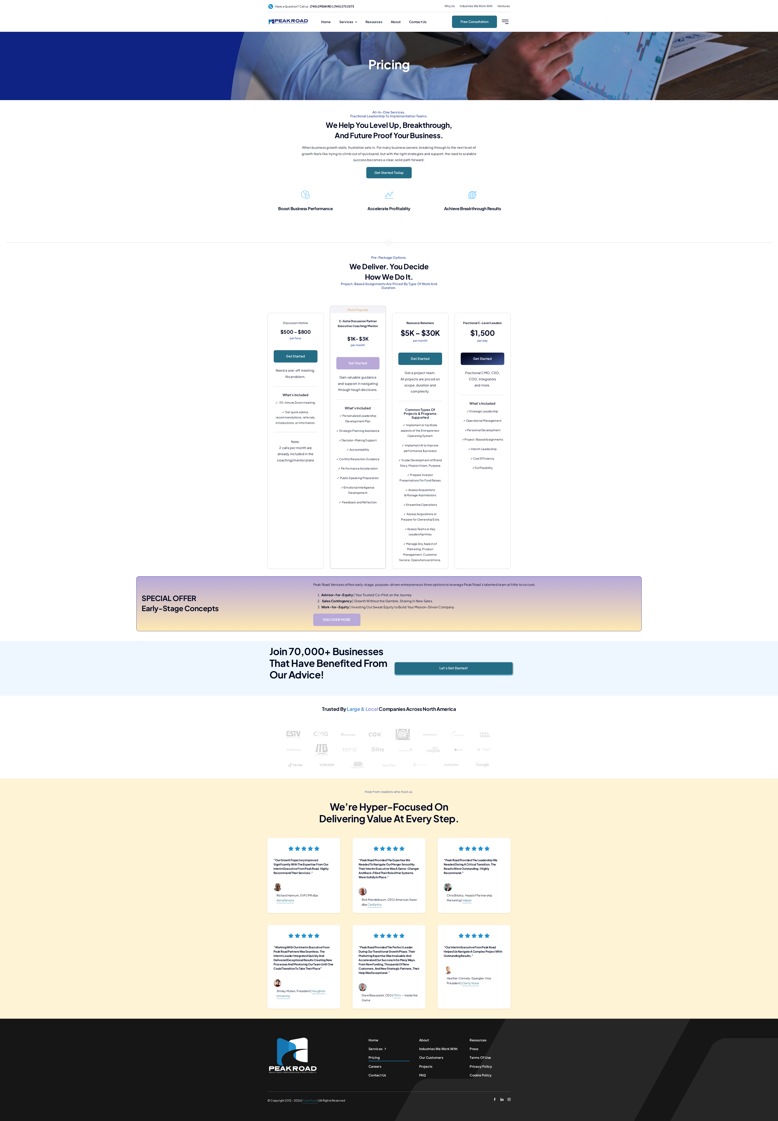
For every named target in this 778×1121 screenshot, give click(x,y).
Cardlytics (375, 904)
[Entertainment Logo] (429, 728)
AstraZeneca (285, 900)
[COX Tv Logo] (375, 728)
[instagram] (509, 1099)
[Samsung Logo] (451, 759)
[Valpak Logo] (433, 743)
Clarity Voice (470, 983)
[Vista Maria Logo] (484, 728)
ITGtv (397, 995)
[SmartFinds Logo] (420, 759)
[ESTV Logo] (293, 728)
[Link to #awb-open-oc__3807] (505, 22)
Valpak (467, 900)
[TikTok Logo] (295, 759)
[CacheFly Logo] (457, 728)
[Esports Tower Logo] (348, 728)
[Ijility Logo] (377, 743)
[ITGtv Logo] (321, 743)
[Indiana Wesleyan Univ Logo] (357, 759)
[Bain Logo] (349, 743)
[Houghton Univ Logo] (484, 743)
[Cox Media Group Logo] (320, 728)
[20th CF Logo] (402, 728)
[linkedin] (501, 1099)
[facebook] (494, 1099)
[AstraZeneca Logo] (405, 743)
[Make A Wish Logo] (389, 759)
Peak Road (309, 1100)
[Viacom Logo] (326, 759)
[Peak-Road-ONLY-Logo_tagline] (288, 20)
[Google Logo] (482, 759)
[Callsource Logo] (293, 743)
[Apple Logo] (459, 746)
